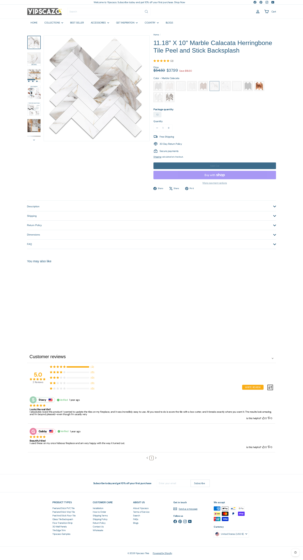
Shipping (157, 156)
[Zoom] (96, 88)
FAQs (135, 519)
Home (156, 35)
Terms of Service (141, 511)
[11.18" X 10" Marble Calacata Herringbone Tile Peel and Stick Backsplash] (46, 299)
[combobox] (109, 11)
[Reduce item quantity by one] (157, 128)
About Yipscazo (141, 508)
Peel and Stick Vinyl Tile (63, 511)
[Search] (146, 11)
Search (136, 515)
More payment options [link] (215, 183)
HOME (34, 22)
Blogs (136, 522)
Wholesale (98, 530)
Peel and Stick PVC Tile (63, 508)
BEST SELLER (77, 22)
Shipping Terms (100, 515)
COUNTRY (150, 22)
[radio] (158, 86)
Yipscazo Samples (61, 533)
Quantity (158, 121)
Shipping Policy (100, 519)
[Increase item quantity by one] (168, 128)
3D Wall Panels (59, 526)
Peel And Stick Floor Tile (64, 515)
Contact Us (98, 526)
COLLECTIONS (52, 22)
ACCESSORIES (98, 22)
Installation (98, 508)
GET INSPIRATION (125, 22)
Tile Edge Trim (59, 530)
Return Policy (99, 522)
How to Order (99, 511)
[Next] (34, 139)
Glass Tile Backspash (62, 519)
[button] (147, 458)
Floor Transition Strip (62, 522)
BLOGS (169, 22)
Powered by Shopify (162, 553)
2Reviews (38, 382)
